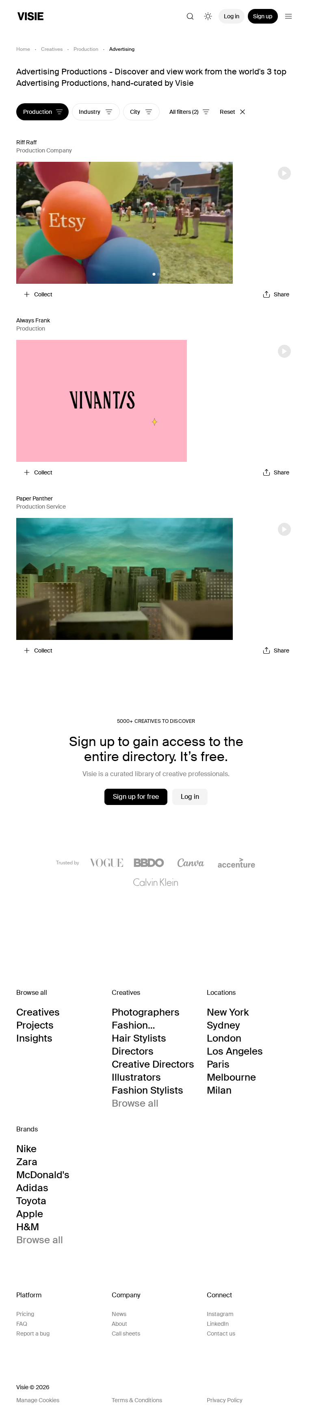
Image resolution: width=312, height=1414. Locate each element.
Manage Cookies (37, 1400)
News (119, 1314)
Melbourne (231, 1077)
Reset (227, 111)
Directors (133, 1051)
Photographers (146, 1012)
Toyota (31, 1201)
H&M (27, 1227)
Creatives (52, 49)
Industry (90, 111)
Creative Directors (153, 1064)
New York (228, 1012)
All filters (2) (184, 111)
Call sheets (126, 1333)
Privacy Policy (225, 1400)
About (119, 1323)
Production (86, 49)
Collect (43, 294)
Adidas (32, 1188)
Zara (26, 1162)
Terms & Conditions (137, 1400)
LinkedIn (218, 1323)
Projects (35, 1025)
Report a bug (33, 1333)
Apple (29, 1214)
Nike (26, 1149)
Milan (219, 1090)
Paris (218, 1064)
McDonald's (42, 1175)
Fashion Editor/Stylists (144, 1025)
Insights (34, 1038)
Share (281, 294)
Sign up (263, 16)
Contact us (221, 1333)
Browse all (135, 1103)
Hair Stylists (139, 1038)
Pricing (25, 1314)
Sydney (223, 1025)
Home (23, 49)
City (135, 111)
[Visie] (30, 16)
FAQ (21, 1323)
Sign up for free (136, 796)
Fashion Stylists (147, 1090)
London (224, 1038)
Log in (231, 16)
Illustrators (136, 1077)
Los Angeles (235, 1051)
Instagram (220, 1314)
